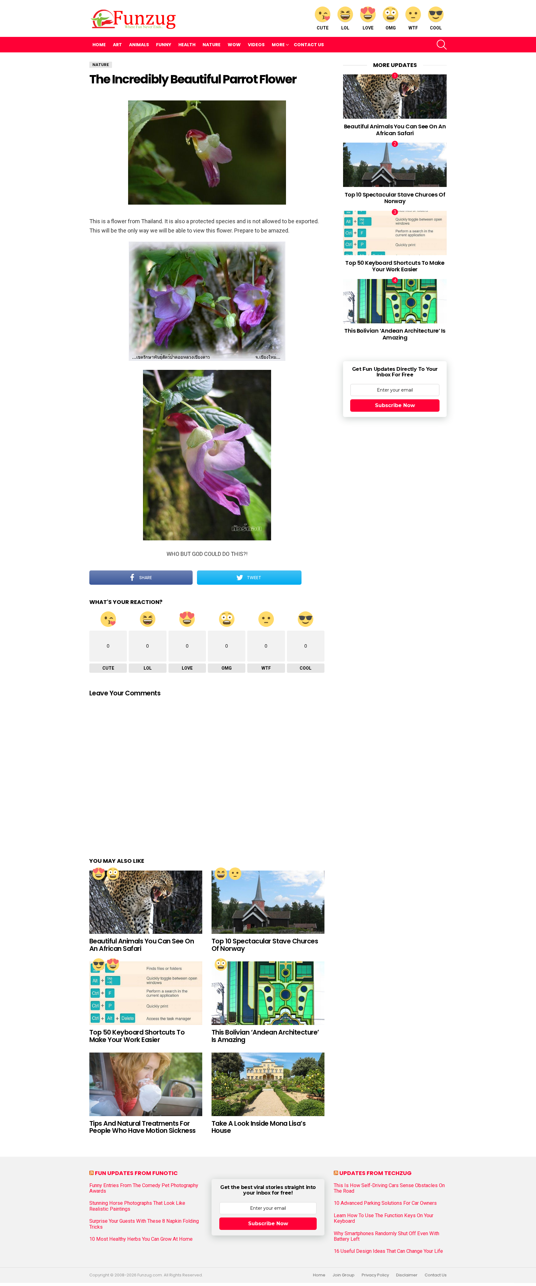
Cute (322, 27)
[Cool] (98, 964)
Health (186, 45)
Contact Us (309, 45)
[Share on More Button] (313, 577)
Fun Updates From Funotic (136, 1173)
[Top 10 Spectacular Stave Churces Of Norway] (268, 902)
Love (368, 27)
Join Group (344, 1275)
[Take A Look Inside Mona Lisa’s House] (268, 1084)
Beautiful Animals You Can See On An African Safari (141, 945)
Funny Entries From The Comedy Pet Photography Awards (143, 1188)
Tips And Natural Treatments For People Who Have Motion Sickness (142, 1127)
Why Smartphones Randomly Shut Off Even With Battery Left (386, 1236)
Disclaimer (407, 1275)
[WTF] (235, 873)
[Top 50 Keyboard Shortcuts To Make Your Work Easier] (145, 993)
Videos (256, 45)
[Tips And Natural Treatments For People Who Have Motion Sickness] (145, 1084)
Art (117, 45)
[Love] (98, 873)
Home (99, 45)
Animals (139, 45)
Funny (163, 45)
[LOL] (221, 873)
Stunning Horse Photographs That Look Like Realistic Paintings (137, 1206)
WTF (413, 27)
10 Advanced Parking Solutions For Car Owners (385, 1203)
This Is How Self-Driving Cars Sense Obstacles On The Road (389, 1188)
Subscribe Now (395, 405)
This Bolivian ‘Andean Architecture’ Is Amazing (265, 1036)
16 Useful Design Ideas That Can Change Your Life (388, 1251)
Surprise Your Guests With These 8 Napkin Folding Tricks (144, 1224)
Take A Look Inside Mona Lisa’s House (259, 1127)
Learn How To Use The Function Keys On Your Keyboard (383, 1218)
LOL (345, 27)
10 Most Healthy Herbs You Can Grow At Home (141, 1239)
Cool (436, 27)
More (278, 45)
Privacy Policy (375, 1275)
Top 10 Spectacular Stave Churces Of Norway (265, 945)
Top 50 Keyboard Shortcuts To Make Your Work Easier (137, 1036)
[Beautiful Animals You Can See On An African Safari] (145, 902)
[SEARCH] (442, 44)
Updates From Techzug (375, 1173)
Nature (212, 45)
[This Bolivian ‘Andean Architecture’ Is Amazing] (268, 993)
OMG (391, 27)
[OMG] (113, 873)
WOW (234, 45)
